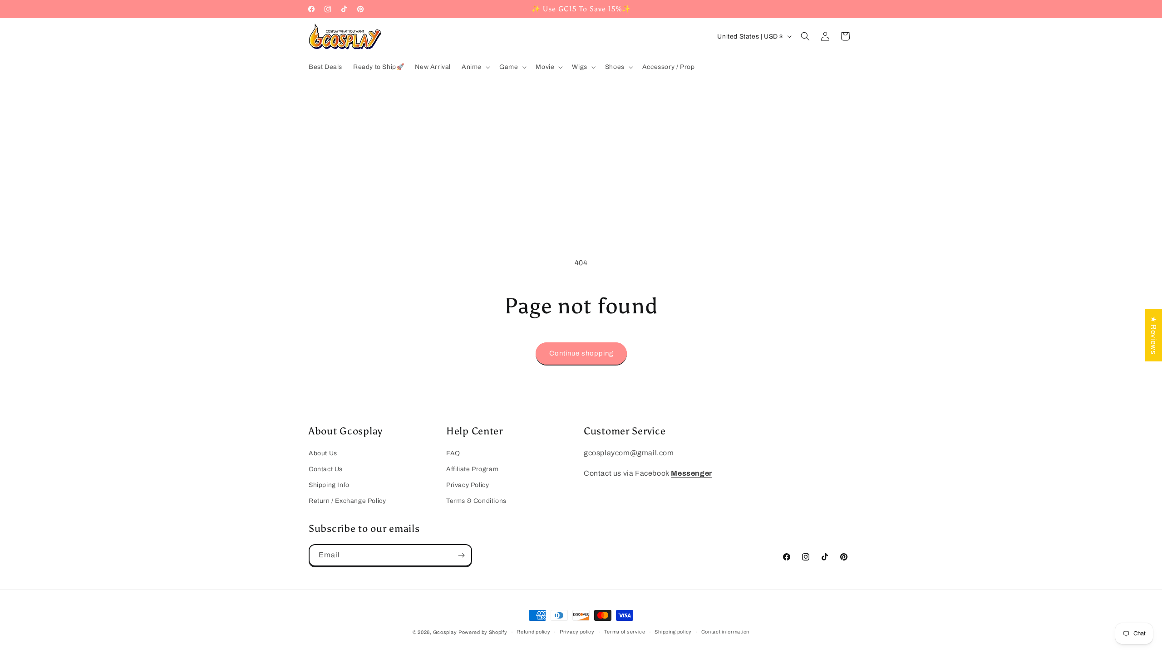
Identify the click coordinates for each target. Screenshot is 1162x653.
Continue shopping (581, 353)
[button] (475, 67)
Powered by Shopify (482, 632)
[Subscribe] (461, 555)
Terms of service (624, 631)
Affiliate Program (472, 469)
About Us (323, 453)
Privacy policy (577, 631)
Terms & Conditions (476, 500)
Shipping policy (673, 631)
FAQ (453, 453)
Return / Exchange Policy (347, 500)
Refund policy (533, 631)
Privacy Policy (467, 485)
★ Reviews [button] (1153, 335)
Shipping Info (329, 485)
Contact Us (326, 469)
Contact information (725, 631)
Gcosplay (445, 632)
